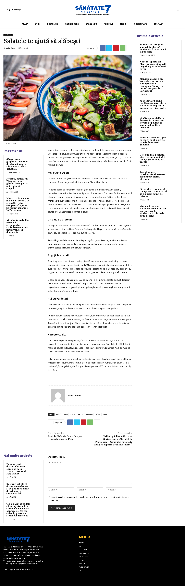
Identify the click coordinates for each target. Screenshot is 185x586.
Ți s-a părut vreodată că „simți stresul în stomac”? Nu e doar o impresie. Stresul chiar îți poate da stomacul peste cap (18, 510)
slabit (105, 414)
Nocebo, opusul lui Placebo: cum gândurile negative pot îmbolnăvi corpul (17, 183)
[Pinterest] (116, 48)
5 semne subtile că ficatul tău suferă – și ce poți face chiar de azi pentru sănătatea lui (17, 489)
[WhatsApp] (122, 48)
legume (80, 414)
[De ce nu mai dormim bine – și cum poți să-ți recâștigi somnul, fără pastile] (36, 467)
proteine (89, 414)
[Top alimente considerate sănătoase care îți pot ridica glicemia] (174, 175)
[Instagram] (172, 10)
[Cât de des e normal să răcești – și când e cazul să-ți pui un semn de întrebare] (174, 193)
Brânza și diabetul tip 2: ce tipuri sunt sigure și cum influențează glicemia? (153, 141)
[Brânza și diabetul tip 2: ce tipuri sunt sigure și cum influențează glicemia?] (174, 141)
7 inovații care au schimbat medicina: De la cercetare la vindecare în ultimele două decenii (153, 211)
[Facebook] (167, 10)
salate (97, 414)
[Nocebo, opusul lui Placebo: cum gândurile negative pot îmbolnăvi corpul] (36, 181)
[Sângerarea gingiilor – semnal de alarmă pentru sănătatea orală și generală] (36, 162)
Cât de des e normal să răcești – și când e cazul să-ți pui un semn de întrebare (153, 193)
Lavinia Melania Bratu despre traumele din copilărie (65, 438)
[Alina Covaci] (58, 395)
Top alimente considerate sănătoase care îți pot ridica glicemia (152, 176)
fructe (72, 414)
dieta (65, 414)
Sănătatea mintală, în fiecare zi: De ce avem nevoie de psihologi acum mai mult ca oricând (152, 123)
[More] (129, 48)
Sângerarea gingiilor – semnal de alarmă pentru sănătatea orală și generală (17, 164)
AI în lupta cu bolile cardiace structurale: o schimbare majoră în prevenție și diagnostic (17, 226)
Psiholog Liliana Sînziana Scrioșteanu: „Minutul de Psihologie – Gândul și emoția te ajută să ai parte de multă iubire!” (113, 440)
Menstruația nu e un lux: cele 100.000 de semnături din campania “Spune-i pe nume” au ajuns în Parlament (17, 204)
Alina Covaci (11, 48)
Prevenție (8, 35)
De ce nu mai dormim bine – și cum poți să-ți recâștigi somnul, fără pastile (16, 469)
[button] (178, 9)
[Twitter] (109, 48)
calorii (58, 414)
